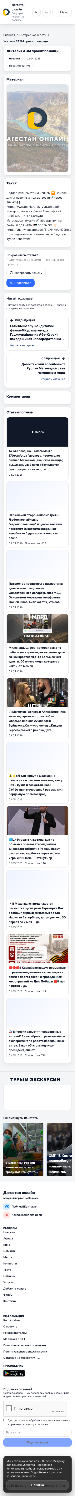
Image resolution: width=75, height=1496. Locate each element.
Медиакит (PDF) (14, 1339)
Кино (6, 1244)
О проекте (10, 1326)
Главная (9, 35)
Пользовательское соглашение (24, 1345)
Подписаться (37, 1442)
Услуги (8, 1282)
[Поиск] (36, 12)
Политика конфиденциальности (25, 1351)
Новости (9, 1232)
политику (28, 1424)
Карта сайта (11, 1320)
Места (7, 1257)
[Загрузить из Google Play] (14, 1373)
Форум (7, 1294)
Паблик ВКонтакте (21, 1206)
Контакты (9, 1301)
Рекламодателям (15, 1332)
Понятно (37, 1485)
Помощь (9, 1276)
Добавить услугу (14, 1288)
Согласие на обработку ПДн (22, 1357)
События (9, 1251)
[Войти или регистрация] (46, 12)
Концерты (10, 1263)
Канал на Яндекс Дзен (24, 1214)
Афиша (8, 1238)
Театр (7, 1269)
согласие (42, 1424)
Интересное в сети (32, 35)
